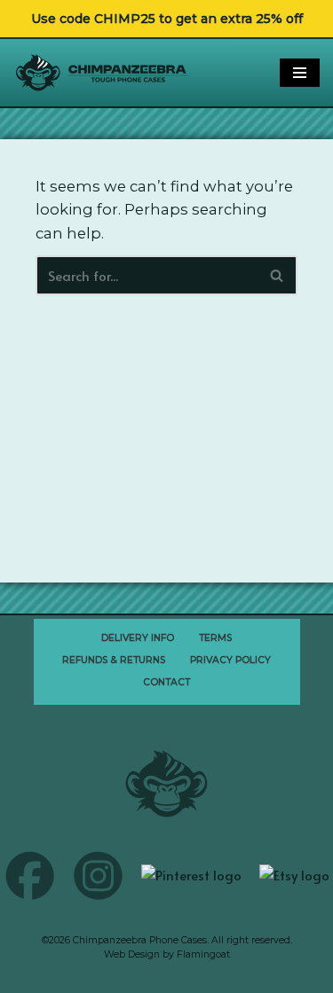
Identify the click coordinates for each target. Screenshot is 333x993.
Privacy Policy (230, 660)
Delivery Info (137, 638)
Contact (166, 682)
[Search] (277, 275)
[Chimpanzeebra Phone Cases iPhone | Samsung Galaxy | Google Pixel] (102, 72)
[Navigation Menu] (300, 73)
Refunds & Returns (113, 660)
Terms (215, 638)
